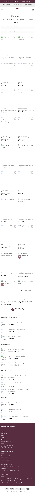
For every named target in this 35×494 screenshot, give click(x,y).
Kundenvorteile (5, 481)
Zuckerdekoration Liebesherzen (8, 273)
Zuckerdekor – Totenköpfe (24, 57)
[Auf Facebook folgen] (2, 446)
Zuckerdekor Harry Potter (7, 165)
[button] (2, 10)
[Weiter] (22, 309)
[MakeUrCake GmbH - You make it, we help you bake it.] (17, 10)
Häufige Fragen (20, 483)
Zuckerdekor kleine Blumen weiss (24, 138)
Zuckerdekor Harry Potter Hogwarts (24, 246)
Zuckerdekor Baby (5, 246)
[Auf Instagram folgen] (5, 446)
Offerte (12, 481)
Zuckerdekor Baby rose (23, 192)
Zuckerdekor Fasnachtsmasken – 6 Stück (25, 274)
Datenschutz (4, 433)
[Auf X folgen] (8, 446)
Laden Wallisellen (6, 441)
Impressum (4, 435)
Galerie (24, 479)
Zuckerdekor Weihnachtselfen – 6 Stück (8, 302)
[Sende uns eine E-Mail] (11, 446)
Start (3, 19)
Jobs (2, 437)
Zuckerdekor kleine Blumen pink (25, 219)
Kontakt (3, 439)
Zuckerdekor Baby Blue (6, 219)
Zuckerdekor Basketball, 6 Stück (26, 110)
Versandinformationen (20, 481)
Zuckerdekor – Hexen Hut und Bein (8, 110)
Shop (7, 19)
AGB (2, 431)
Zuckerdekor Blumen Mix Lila (8, 57)
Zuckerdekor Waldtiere (6, 83)
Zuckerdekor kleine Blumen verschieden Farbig (7, 192)
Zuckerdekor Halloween (24, 83)
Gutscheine (30, 479)
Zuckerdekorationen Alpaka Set (25, 165)
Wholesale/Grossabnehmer (8, 483)
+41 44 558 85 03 (6, 460)
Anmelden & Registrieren (8, 479)
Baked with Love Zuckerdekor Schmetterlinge (8, 138)
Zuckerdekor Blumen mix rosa (25, 301)
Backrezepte (18, 479)
